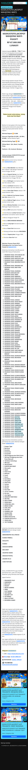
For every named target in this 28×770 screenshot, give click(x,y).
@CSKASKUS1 (12, 651)
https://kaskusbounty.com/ (15, 654)
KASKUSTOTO (18, 94)
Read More (14, 704)
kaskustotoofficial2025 (10, 664)
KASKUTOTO (17, 103)
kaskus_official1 (17, 660)
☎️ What (4, 657)
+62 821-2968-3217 (16, 657)
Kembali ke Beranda (7, 7)
